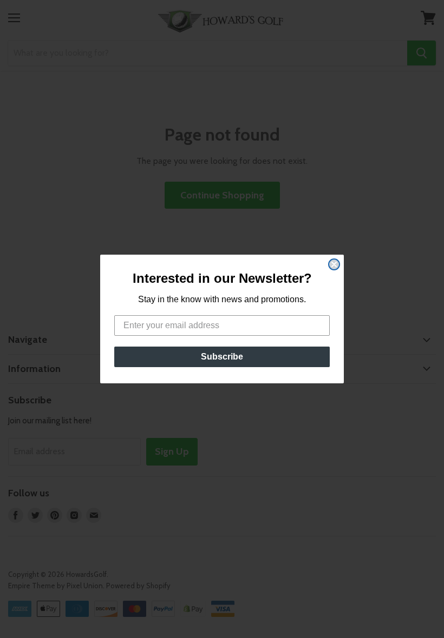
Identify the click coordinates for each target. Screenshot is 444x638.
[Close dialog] (334, 264)
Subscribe (222, 356)
